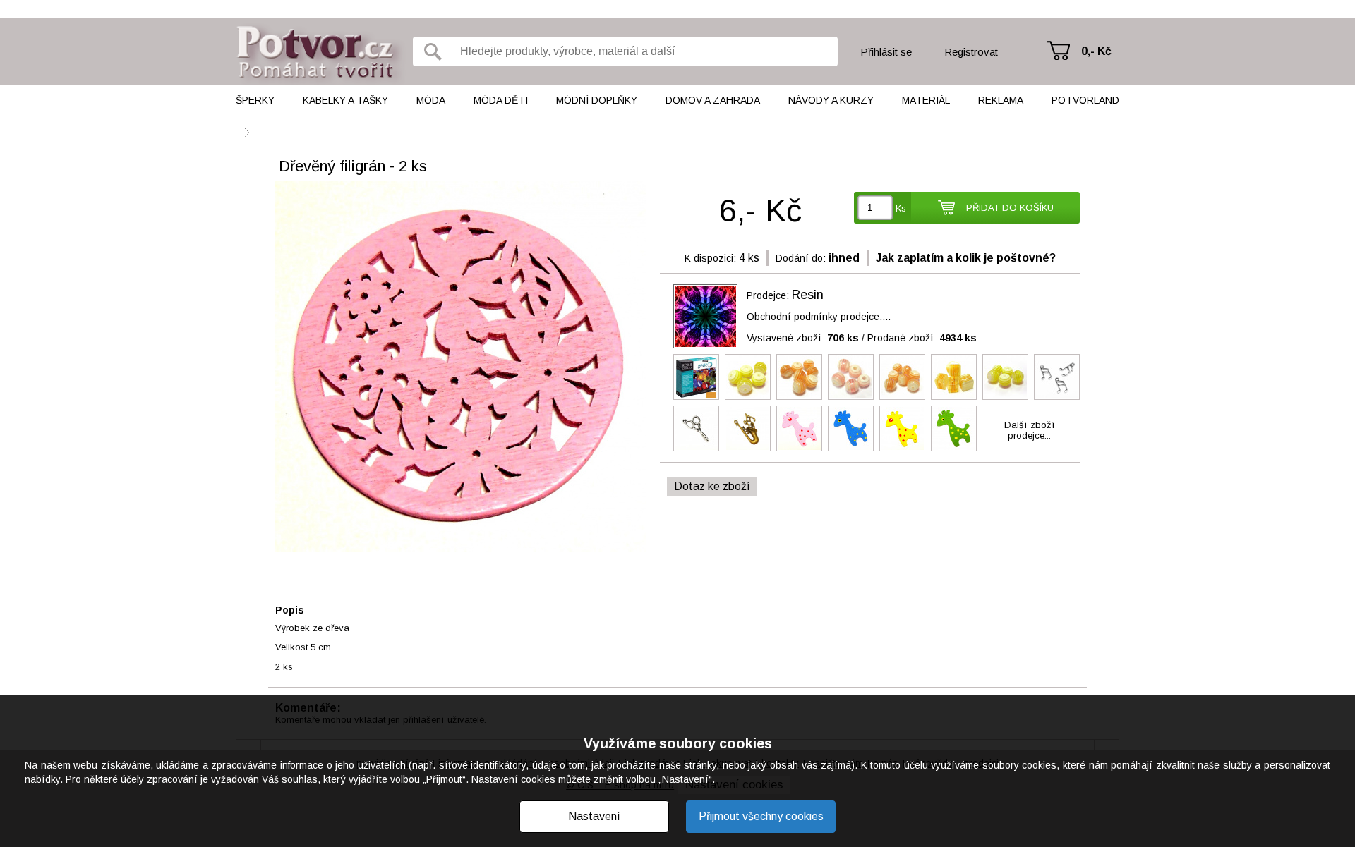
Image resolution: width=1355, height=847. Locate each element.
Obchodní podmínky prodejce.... (819, 316)
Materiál (926, 100)
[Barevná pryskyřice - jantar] (696, 377)
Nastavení (594, 816)
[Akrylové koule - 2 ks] (748, 377)
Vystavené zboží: (803, 337)
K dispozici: (710, 258)
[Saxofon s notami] (748, 428)
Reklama (1000, 100)
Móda (430, 100)
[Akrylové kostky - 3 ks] (954, 377)
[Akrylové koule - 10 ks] (851, 377)
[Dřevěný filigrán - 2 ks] (460, 367)
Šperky (255, 100)
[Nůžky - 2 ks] (696, 428)
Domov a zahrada (713, 100)
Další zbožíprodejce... (1029, 430)
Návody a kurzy (831, 100)
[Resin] (705, 316)
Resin (808, 295)
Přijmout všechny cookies (761, 816)
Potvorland (1085, 100)
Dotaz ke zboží (712, 486)
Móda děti (501, 100)
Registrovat (971, 52)
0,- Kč (1096, 51)
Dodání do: (801, 258)
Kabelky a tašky (345, 100)
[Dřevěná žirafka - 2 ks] (799, 428)
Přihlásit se (886, 52)
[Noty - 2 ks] (1057, 377)
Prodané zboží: (922, 337)
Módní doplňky (596, 100)
